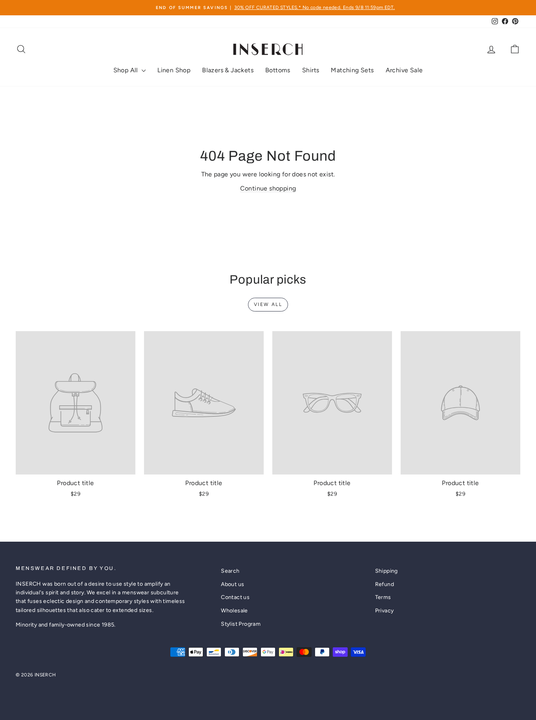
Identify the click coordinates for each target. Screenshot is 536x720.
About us (232, 584)
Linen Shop (173, 70)
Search (230, 571)
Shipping (386, 571)
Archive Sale (404, 70)
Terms (383, 597)
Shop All (126, 70)
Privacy (384, 610)
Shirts (310, 70)
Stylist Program (241, 624)
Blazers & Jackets (227, 70)
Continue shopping (268, 188)
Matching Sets (352, 70)
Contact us (235, 597)
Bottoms (277, 70)
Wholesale (234, 610)
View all (268, 304)
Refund (384, 584)
